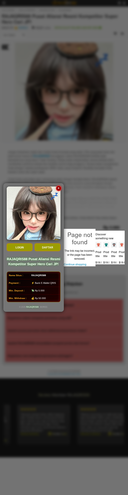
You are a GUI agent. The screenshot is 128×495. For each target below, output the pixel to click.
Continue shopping (75, 264)
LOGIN (20, 247)
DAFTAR (47, 247)
